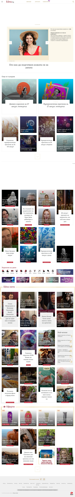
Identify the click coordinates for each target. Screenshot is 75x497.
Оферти (10, 406)
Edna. (10, 1)
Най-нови (28, 1)
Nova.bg (20, 483)
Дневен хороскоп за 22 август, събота (64, 341)
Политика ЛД (29, 487)
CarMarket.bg (69, 483)
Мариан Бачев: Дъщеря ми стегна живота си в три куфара (64, 346)
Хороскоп (37, 1)
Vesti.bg (15, 483)
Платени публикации (43, 487)
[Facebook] (40, 479)
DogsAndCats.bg (45, 483)
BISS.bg (37, 484)
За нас (23, 487)
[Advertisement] (37, 175)
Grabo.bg (58, 483)
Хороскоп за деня (9, 267)
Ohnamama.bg (10, 483)
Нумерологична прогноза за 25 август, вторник (64, 356)
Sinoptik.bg (38, 483)
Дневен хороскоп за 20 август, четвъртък (64, 336)
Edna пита (9, 286)
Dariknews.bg (26, 483)
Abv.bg (4, 483)
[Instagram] (44, 479)
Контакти (51, 487)
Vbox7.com (32, 483)
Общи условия (15, 493)
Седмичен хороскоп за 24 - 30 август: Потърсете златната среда (64, 361)
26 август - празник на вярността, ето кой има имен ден (64, 351)
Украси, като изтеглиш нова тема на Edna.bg (46, 462)
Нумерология (46, 1)
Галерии (37, 24)
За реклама (35, 487)
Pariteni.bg (63, 483)
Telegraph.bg (52, 483)
